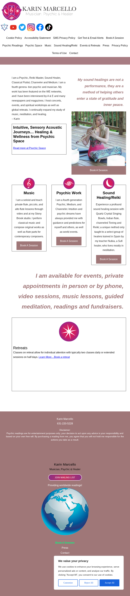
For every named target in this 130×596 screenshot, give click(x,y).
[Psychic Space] (4, 30)
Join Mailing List (65, 477)
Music (48, 45)
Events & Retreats (90, 45)
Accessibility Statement (37, 38)
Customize (68, 583)
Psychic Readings (12, 45)
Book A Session (115, 38)
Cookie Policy (14, 38)
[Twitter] (22, 30)
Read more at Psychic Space (29, 148)
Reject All (88, 583)
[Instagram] (31, 30)
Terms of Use (59, 53)
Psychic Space (33, 45)
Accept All (109, 583)
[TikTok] (49, 30)
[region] (89, 573)
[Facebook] (40, 30)
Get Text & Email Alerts (91, 38)
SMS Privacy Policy (64, 38)
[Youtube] (13, 30)
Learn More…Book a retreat (54, 357)
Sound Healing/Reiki (65, 45)
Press (106, 45)
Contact (73, 53)
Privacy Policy (120, 45)
